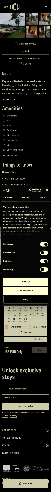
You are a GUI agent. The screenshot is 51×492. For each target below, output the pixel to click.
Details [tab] (25, 197)
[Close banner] (47, 190)
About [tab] (42, 197)
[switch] (44, 253)
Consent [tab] (9, 197)
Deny (25, 299)
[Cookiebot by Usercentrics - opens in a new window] (30, 190)
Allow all (25, 282)
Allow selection (25, 290)
